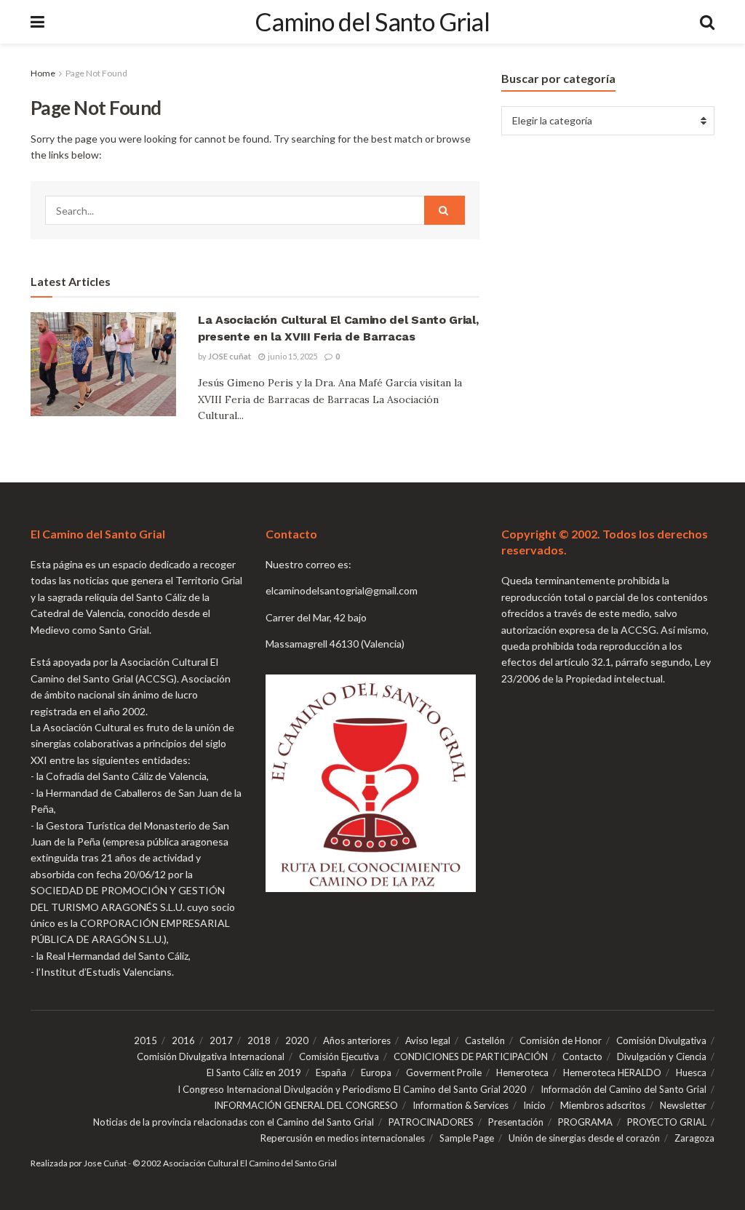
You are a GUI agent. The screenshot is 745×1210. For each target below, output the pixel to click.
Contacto (582, 1056)
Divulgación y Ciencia (661, 1056)
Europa (376, 1072)
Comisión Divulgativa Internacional (210, 1056)
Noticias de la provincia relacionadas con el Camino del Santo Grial (233, 1122)
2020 (296, 1040)
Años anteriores (357, 1040)
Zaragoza (694, 1138)
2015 (145, 1040)
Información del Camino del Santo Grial (623, 1089)
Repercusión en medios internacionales (342, 1138)
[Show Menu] (37, 22)
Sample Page (466, 1138)
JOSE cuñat (229, 356)
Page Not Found (96, 73)
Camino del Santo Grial (372, 21)
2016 (183, 1040)
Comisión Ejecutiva (339, 1056)
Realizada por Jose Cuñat (79, 1163)
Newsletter (683, 1105)
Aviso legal (427, 1040)
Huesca (691, 1072)
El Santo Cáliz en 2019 (254, 1072)
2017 (221, 1040)
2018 (259, 1040)
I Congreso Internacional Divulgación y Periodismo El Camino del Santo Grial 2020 (352, 1089)
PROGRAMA (585, 1122)
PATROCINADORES (431, 1122)
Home (43, 73)
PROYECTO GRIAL (666, 1122)
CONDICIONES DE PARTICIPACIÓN (471, 1056)
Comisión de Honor (560, 1040)
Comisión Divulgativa (661, 1040)
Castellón (485, 1040)
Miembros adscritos (602, 1105)
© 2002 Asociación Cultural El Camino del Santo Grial (234, 1163)
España (331, 1072)
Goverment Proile (444, 1072)
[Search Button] (707, 22)
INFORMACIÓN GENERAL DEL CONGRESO (306, 1105)
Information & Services (461, 1105)
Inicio (534, 1105)
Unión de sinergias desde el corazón (584, 1138)
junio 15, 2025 (291, 356)
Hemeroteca (522, 1072)
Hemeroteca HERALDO (612, 1072)
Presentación (515, 1122)
